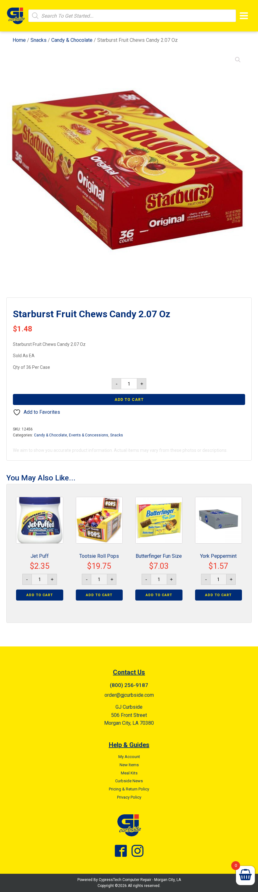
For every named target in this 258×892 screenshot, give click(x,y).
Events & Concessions (88, 435)
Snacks (39, 40)
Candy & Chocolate (72, 40)
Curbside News (129, 780)
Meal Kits (129, 773)
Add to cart (129, 399)
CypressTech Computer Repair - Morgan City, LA (140, 880)
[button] (238, 59)
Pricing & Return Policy (129, 789)
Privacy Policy (129, 797)
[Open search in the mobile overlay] (132, 15)
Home (19, 40)
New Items (129, 764)
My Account (129, 756)
